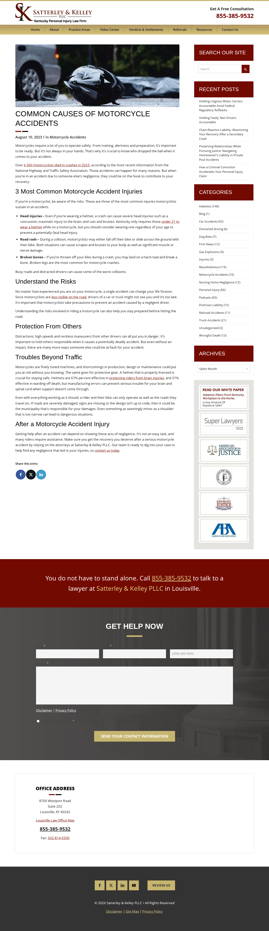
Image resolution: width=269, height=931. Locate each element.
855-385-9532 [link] (235, 16)
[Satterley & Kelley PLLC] (53, 13)
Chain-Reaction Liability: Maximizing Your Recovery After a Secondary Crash (223, 134)
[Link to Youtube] (134, 885)
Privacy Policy (66, 710)
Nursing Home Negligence (216, 282)
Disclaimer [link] (114, 911)
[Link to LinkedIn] (122, 885)
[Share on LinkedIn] (41, 475)
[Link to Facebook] (100, 885)
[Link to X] (111, 885)
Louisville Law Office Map (55, 820)
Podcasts (205, 297)
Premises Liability (211, 305)
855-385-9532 (171, 578)
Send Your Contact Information (134, 736)
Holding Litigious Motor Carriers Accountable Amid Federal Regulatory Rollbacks (221, 105)
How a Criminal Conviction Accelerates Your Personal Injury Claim (221, 171)
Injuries (204, 259)
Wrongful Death (210, 335)
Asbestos (205, 206)
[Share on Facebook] (21, 475)
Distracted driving (211, 229)
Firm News (206, 244)
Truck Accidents (209, 320)
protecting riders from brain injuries (136, 378)
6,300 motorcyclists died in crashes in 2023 (57, 165)
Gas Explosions (209, 252)
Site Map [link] (132, 911)
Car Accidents (208, 221)
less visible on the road (68, 297)
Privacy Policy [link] (152, 911)
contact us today (107, 450)
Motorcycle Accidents (68, 137)
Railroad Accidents (211, 313)
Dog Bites (205, 237)
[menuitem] (35, 30)
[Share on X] (31, 475)
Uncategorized (209, 328)
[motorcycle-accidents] (97, 75)
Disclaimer (44, 710)
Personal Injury (209, 290)
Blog (202, 214)
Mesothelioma (209, 267)
